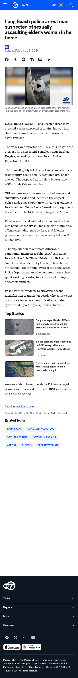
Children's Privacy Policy (54, 660)
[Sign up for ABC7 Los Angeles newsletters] (33, 637)
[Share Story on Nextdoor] (32, 59)
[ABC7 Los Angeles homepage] (14, 5)
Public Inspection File (13, 667)
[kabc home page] (9, 585)
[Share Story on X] (15, 59)
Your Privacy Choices (29, 660)
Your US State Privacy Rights (16, 663)
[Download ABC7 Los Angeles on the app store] (12, 647)
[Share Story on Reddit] (23, 59)
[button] (5, 4)
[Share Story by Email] (40, 59)
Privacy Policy (10, 660)
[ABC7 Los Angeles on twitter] (15, 637)
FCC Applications (35, 667)
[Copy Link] (48, 59)
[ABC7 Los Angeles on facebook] (7, 637)
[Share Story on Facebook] (7, 59)
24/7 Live (27, 5)
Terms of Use (39, 663)
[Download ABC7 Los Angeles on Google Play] (31, 647)
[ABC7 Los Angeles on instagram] (24, 637)
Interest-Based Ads (58, 663)
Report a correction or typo (19, 406)
